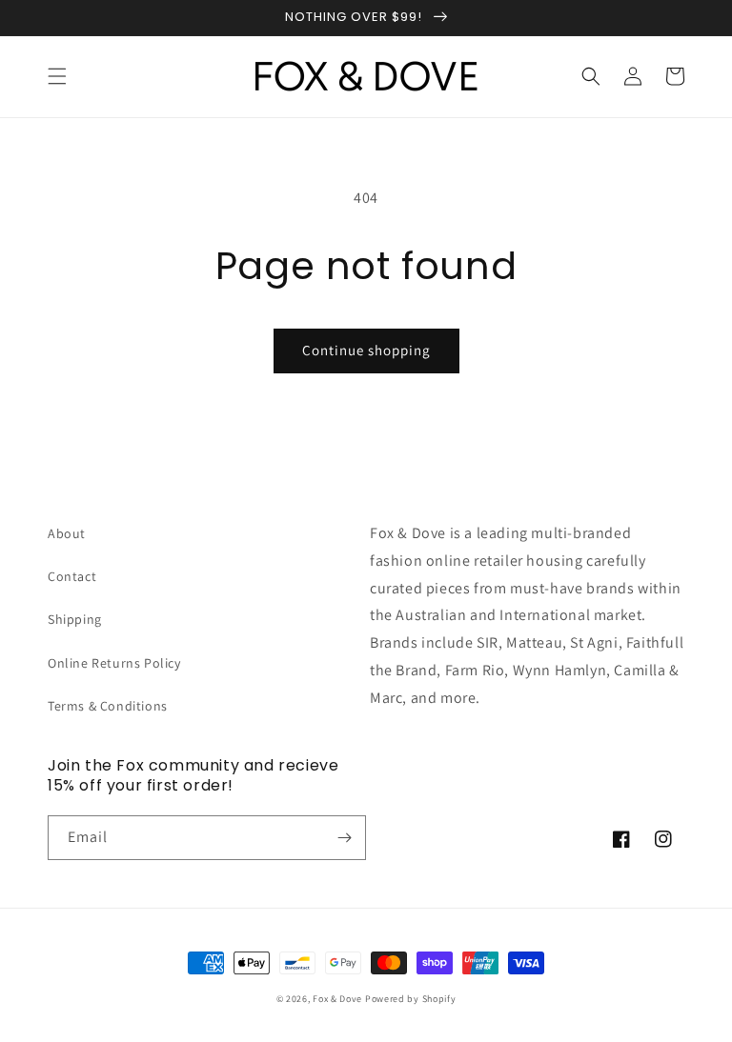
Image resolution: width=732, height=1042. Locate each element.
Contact (72, 576)
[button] (57, 76)
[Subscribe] (344, 837)
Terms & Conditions (108, 705)
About (67, 533)
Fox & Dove (337, 998)
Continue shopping (366, 350)
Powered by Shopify (411, 998)
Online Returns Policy (114, 662)
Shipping (75, 619)
